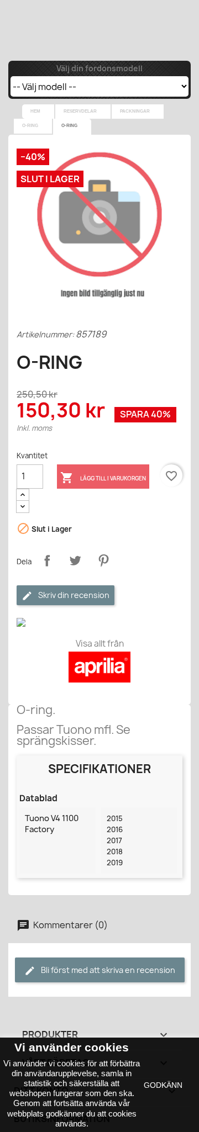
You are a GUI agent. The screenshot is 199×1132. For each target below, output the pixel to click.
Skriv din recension (72, 595)
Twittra (75, 560)
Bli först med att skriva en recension (107, 970)
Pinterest (103, 560)
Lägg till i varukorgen (103, 477)
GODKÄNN (163, 1085)
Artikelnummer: (45, 334)
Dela (47, 560)
